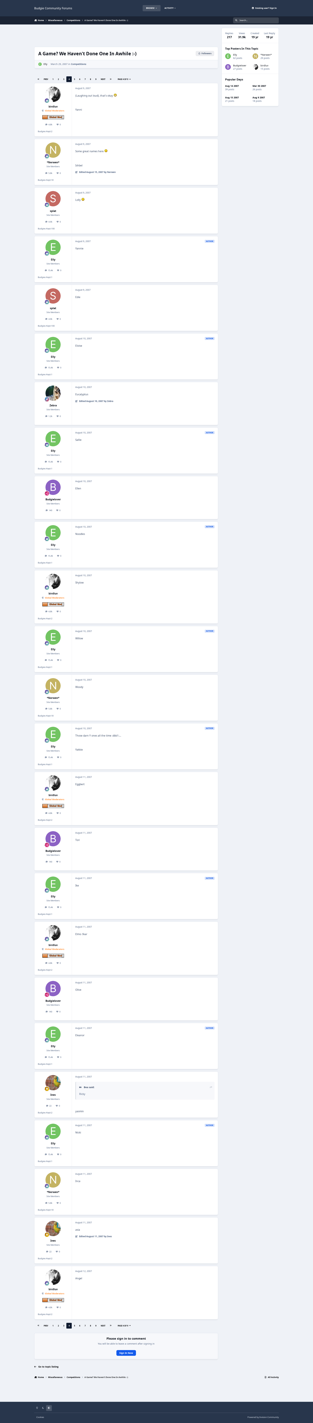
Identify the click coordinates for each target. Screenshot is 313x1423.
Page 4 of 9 (123, 79)
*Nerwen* (53, 162)
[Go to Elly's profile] (40, 64)
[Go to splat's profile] (53, 198)
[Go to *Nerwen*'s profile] (53, 150)
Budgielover (53, 499)
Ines (53, 1095)
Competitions (78, 64)
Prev (46, 79)
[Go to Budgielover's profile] (53, 487)
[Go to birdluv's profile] (53, 94)
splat (53, 211)
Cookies (40, 1417)
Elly (45, 64)
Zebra (53, 405)
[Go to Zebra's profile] (53, 393)
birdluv (53, 106)
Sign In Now (126, 1352)
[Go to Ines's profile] (53, 1082)
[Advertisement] (126, 35)
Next (103, 79)
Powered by (263, 1417)
